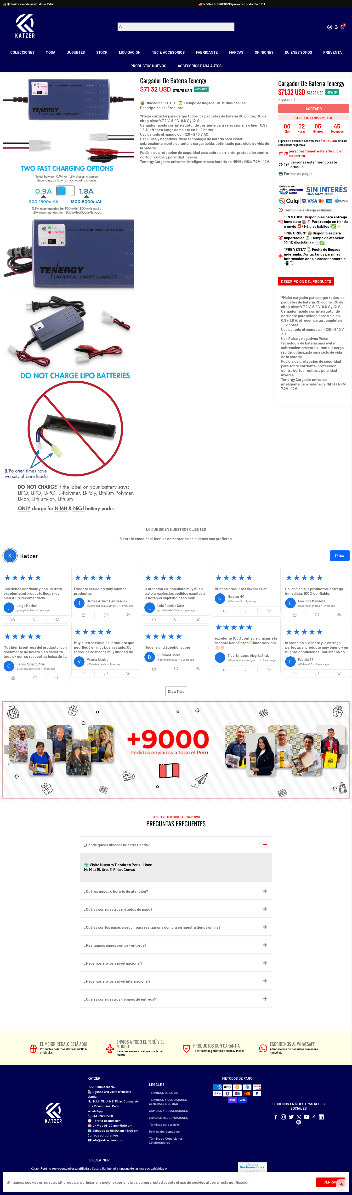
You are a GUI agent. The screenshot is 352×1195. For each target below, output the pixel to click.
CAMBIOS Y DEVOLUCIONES (168, 1110)
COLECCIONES (22, 52)
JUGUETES (76, 52)
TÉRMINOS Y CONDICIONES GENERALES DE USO (168, 1101)
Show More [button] (176, 691)
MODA (50, 52)
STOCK (102, 52)
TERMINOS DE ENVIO (163, 1092)
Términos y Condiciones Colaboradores (166, 1140)
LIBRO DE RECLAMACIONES (168, 1117)
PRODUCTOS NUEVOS (148, 65)
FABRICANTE (207, 52)
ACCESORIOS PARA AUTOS (199, 65)
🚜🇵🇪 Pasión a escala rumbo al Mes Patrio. (29, 4)
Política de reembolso (164, 1131)
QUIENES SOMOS (298, 52)
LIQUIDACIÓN (130, 52)
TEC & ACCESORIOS (168, 52)
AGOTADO (314, 108)
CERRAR (331, 1182)
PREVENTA (332, 52)
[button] (35, 595)
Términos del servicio (164, 1124)
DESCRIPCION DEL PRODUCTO (306, 281)
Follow (340, 556)
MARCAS (236, 52)
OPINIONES (264, 52)
